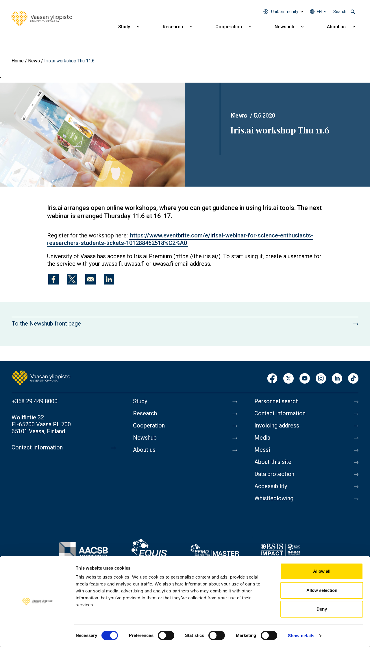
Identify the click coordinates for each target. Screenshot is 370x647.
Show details (301, 635)
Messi (262, 449)
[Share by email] (90, 279)
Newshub (284, 26)
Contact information (37, 447)
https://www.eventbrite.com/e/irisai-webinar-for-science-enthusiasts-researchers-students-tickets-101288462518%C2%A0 (180, 239)
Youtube (304, 378)
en (319, 11)
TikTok (353, 378)
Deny (322, 609)
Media (262, 437)
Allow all (321, 571)
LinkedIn (337, 378)
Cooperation (228, 26)
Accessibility (270, 486)
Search (339, 11)
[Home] (42, 18)
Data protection (274, 474)
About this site (272, 461)
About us (336, 26)
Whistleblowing (273, 498)
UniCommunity (284, 11)
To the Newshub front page (46, 323)
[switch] (166, 635)
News (34, 61)
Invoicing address (276, 425)
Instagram (321, 378)
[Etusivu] (41, 377)
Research (173, 26)
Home (18, 61)
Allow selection (321, 590)
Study (124, 26)
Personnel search (276, 401)
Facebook (272, 378)
